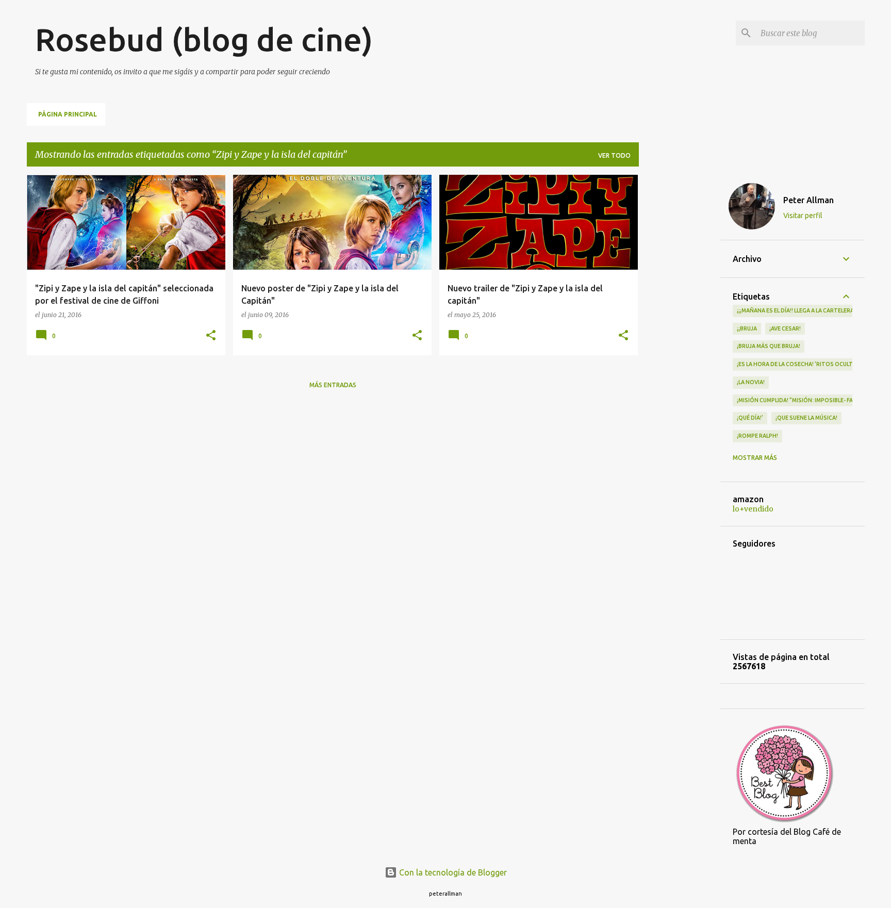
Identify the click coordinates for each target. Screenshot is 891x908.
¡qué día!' (750, 418)
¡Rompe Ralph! (757, 436)
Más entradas (332, 385)
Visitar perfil (802, 215)
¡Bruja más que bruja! (768, 346)
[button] (211, 336)
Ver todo (614, 155)
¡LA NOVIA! (751, 382)
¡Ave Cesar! (785, 328)
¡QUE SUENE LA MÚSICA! (806, 418)
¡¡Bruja (747, 328)
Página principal (67, 114)
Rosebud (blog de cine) (204, 39)
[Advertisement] (680, 329)
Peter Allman (808, 200)
